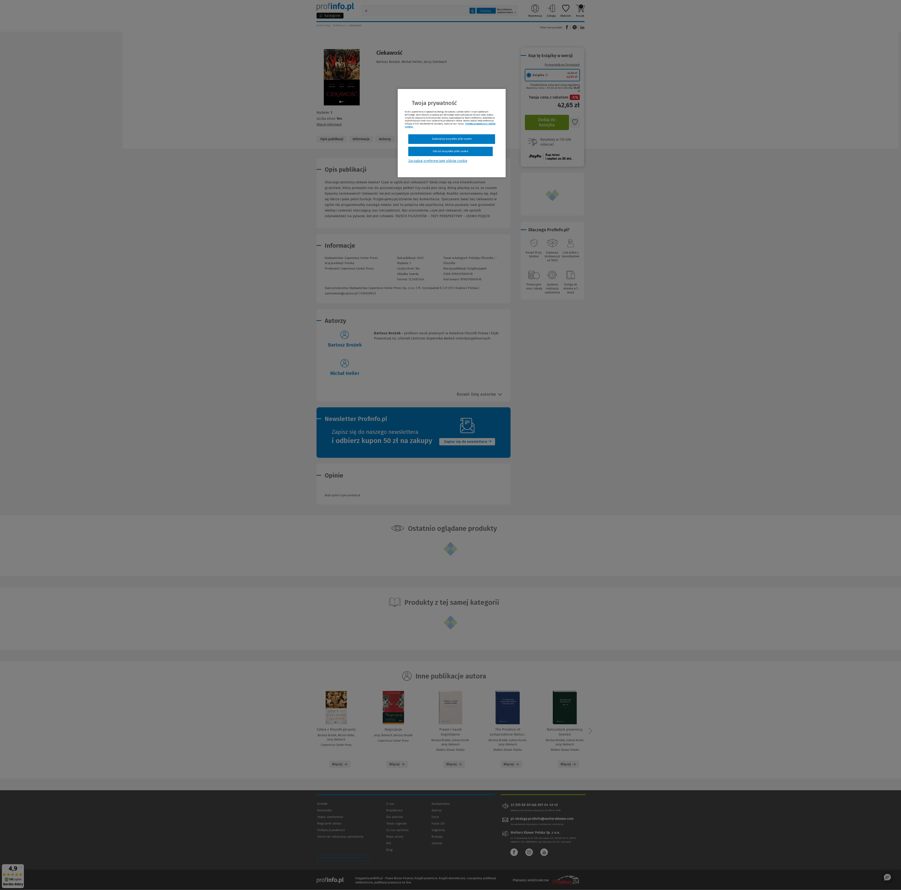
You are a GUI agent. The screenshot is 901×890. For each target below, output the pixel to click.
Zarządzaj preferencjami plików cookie (437, 161)
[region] (452, 133)
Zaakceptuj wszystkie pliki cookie (452, 138)
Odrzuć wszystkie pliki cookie (450, 151)
